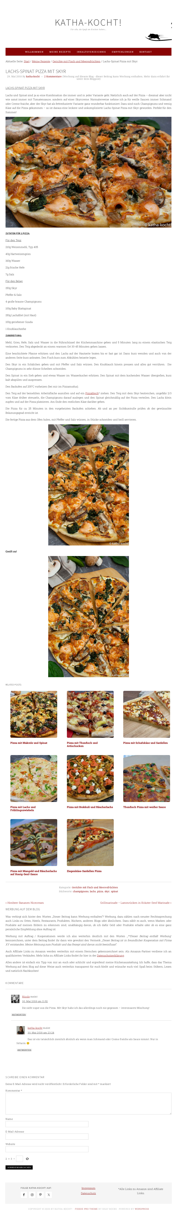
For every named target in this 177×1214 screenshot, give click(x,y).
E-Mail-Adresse (15, 1131)
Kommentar (14, 1090)
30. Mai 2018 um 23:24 (41, 1032)
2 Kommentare (53, 76)
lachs (93, 891)
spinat (114, 891)
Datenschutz (88, 1193)
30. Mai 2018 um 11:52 (35, 1001)
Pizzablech (92, 393)
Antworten (19, 1015)
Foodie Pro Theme (86, 1208)
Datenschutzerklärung (110, 955)
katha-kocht (35, 1028)
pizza (100, 891)
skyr (107, 891)
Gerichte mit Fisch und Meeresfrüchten (95, 887)
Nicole (26, 996)
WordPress (142, 1208)
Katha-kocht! (88, 22)
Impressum (88, 1188)
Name (9, 1119)
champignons (80, 891)
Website (10, 1144)
